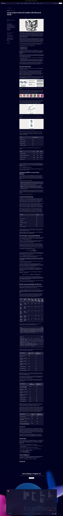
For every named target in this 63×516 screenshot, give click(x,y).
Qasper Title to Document (21, 316)
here (24, 45)
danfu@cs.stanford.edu (25, 451)
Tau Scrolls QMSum (21, 304)
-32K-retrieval (28, 377)
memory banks (31, 264)
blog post (24, 167)
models (35, 458)
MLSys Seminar (40, 68)
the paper (22, 69)
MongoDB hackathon (22, 52)
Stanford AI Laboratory (29, 457)
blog (25, 458)
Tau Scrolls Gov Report (21, 307)
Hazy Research (28, 456)
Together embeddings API (10, 39)
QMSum (33, 323)
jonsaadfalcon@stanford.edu (29, 450)
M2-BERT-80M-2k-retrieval (10, 35)
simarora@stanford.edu (27, 452)
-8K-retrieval (23, 377)
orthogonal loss (31, 267)
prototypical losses (36, 264)
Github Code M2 (9, 33)
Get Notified (8, 43)
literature (26, 263)
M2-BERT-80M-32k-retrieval (10, 38)
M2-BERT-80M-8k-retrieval (10, 36)
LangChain (40, 52)
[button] (18, 3)
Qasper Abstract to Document (21, 320)
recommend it (26, 373)
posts (27, 458)
